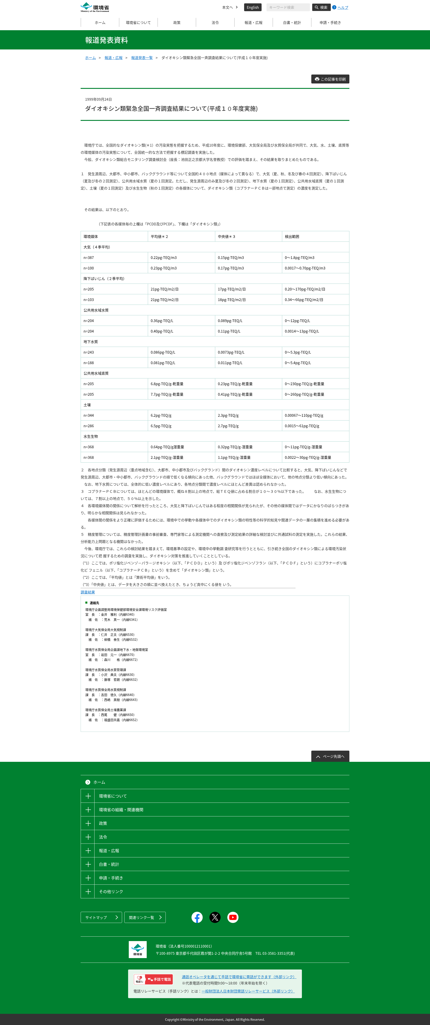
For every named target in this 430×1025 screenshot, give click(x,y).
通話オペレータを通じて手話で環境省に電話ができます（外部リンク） (239, 976)
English (253, 7)
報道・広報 (114, 57)
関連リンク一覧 (141, 917)
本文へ (227, 7)
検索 (323, 7)
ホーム (100, 22)
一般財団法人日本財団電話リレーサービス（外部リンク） (248, 991)
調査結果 (88, 592)
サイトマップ (96, 917)
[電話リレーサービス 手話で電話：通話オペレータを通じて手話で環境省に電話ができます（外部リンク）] (153, 979)
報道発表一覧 (142, 57)
